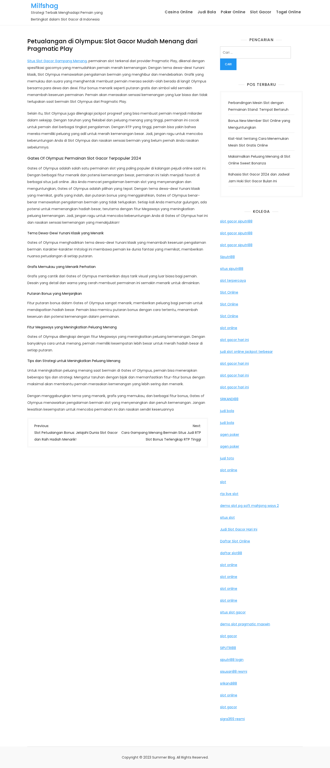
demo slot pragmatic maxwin (245, 624)
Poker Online (233, 12)
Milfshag (44, 5)
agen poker (229, 434)
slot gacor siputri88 (236, 221)
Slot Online (229, 292)
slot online (228, 327)
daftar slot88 (231, 553)
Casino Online (179, 12)
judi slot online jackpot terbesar (246, 351)
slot (223, 482)
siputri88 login (232, 659)
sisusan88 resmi (233, 671)
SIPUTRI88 (228, 647)
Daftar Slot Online (235, 541)
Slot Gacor (260, 12)
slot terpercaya (233, 280)
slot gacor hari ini (234, 339)
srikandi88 (228, 683)
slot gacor (228, 636)
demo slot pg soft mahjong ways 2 (249, 505)
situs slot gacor (233, 612)
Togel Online (288, 12)
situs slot (227, 517)
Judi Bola (207, 12)
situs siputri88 (231, 268)
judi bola (227, 410)
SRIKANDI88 (229, 399)
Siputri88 (227, 256)
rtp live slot (229, 493)
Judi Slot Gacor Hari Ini (238, 529)
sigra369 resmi (232, 718)
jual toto (227, 458)
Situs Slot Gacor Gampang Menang (57, 61)
